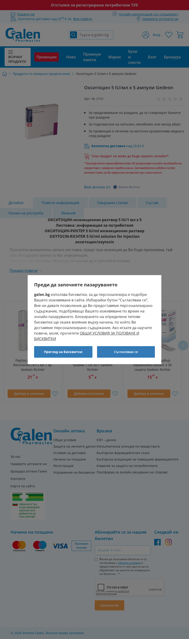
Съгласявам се (126, 352)
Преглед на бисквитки (63, 352)
